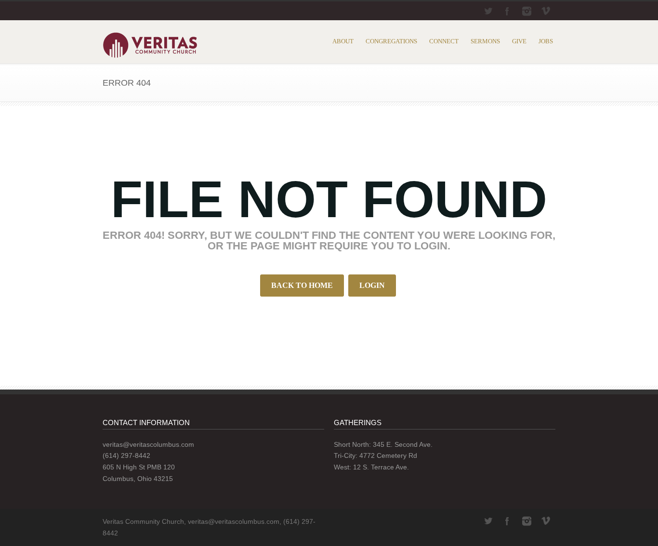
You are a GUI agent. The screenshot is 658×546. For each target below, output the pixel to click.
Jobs (546, 41)
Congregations (391, 41)
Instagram (526, 11)
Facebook (507, 11)
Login (372, 285)
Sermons (485, 41)
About (343, 41)
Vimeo (545, 11)
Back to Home (302, 285)
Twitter (488, 11)
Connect (444, 41)
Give (519, 41)
